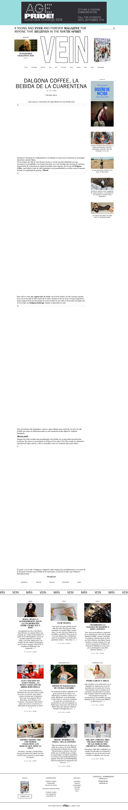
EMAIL (79, 582)
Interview (62, 663)
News (30, 601)
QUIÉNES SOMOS (51, 781)
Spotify (77, 789)
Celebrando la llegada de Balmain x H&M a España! (97, 627)
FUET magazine (51, 794)
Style (26, 67)
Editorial (34, 67)
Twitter (77, 783)
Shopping (95, 663)
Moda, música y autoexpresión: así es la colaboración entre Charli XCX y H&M (30, 624)
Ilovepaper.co (51, 796)
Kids (85, 67)
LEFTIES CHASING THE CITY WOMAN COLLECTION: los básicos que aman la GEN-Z (30, 744)
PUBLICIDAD (51, 783)
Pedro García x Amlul (97, 681)
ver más (68, 643)
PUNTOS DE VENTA (51, 785)
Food (71, 67)
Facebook (77, 781)
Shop (92, 67)
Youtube (77, 787)
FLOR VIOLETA (64, 623)
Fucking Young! (51, 792)
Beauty (43, 67)
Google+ (3, 809)
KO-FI (77, 791)
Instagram (101, 67)
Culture (63, 67)
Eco (50, 67)
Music (78, 67)
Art (56, 67)
